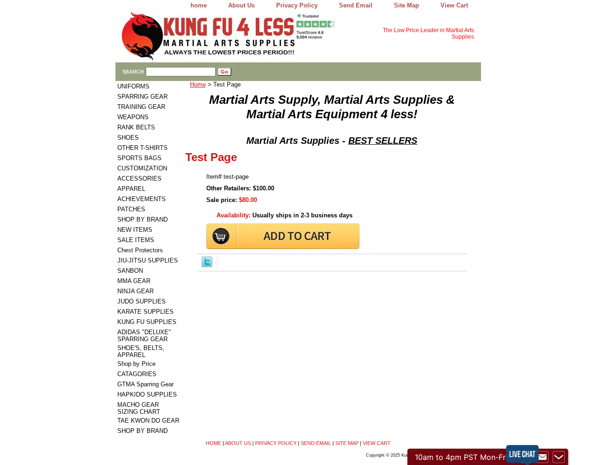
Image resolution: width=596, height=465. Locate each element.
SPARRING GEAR (142, 96)
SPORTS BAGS (139, 158)
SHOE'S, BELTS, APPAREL (140, 351)
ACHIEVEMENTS (141, 198)
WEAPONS (133, 117)
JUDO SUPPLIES (141, 301)
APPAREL (131, 188)
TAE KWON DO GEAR (148, 420)
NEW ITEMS (134, 229)
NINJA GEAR (135, 291)
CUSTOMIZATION (142, 168)
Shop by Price (136, 363)
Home (198, 84)
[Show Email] (542, 457)
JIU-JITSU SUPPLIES (147, 260)
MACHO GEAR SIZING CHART (138, 408)
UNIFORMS (133, 86)
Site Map (406, 5)
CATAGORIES (136, 374)
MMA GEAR (133, 280)
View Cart (454, 5)
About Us (241, 5)
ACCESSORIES (139, 178)
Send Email (355, 5)
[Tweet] (207, 265)
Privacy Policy (297, 5)
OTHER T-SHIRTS (142, 147)
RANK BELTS (136, 127)
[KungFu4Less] (231, 37)
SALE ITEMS (135, 239)
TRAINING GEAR (141, 106)
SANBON (130, 270)
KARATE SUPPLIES (145, 311)
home (198, 5)
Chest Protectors (140, 250)
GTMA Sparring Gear (145, 384)
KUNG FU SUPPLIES (146, 321)
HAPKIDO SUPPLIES (147, 394)
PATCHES (131, 209)
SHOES (128, 137)
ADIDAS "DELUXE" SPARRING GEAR (144, 336)
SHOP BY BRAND (142, 219)
